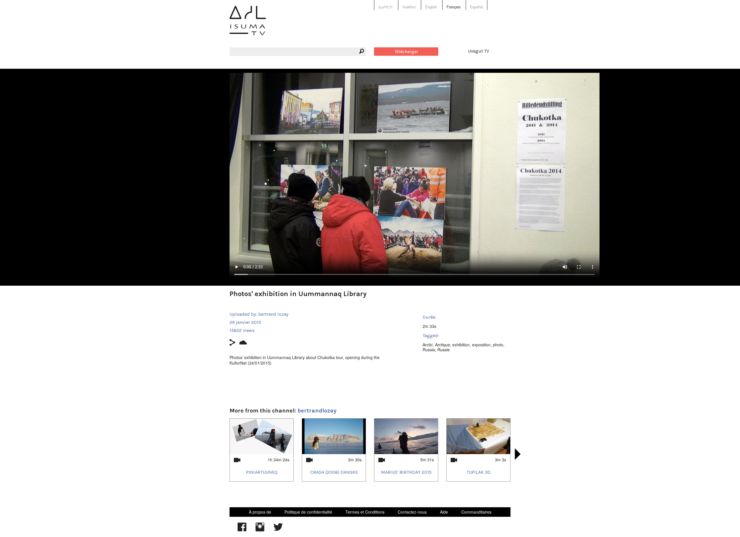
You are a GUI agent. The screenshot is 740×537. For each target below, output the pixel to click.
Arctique (442, 345)
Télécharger (406, 51)
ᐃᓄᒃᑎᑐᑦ (385, 7)
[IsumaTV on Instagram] (259, 530)
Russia (429, 349)
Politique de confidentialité (308, 512)
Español (476, 7)
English (431, 7)
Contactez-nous (412, 512)
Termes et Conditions (364, 512)
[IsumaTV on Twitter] (278, 530)
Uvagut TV (478, 51)
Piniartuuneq (262, 472)
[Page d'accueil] (248, 25)
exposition (481, 345)
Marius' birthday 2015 (406, 472)
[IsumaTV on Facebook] (242, 530)
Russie (443, 349)
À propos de (260, 512)
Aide (444, 512)
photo (498, 345)
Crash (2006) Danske (334, 472)
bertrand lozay (273, 314)
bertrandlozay (316, 410)
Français (453, 7)
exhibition (461, 345)
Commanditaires (476, 512)
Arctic (428, 345)
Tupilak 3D (479, 472)
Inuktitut (409, 7)
